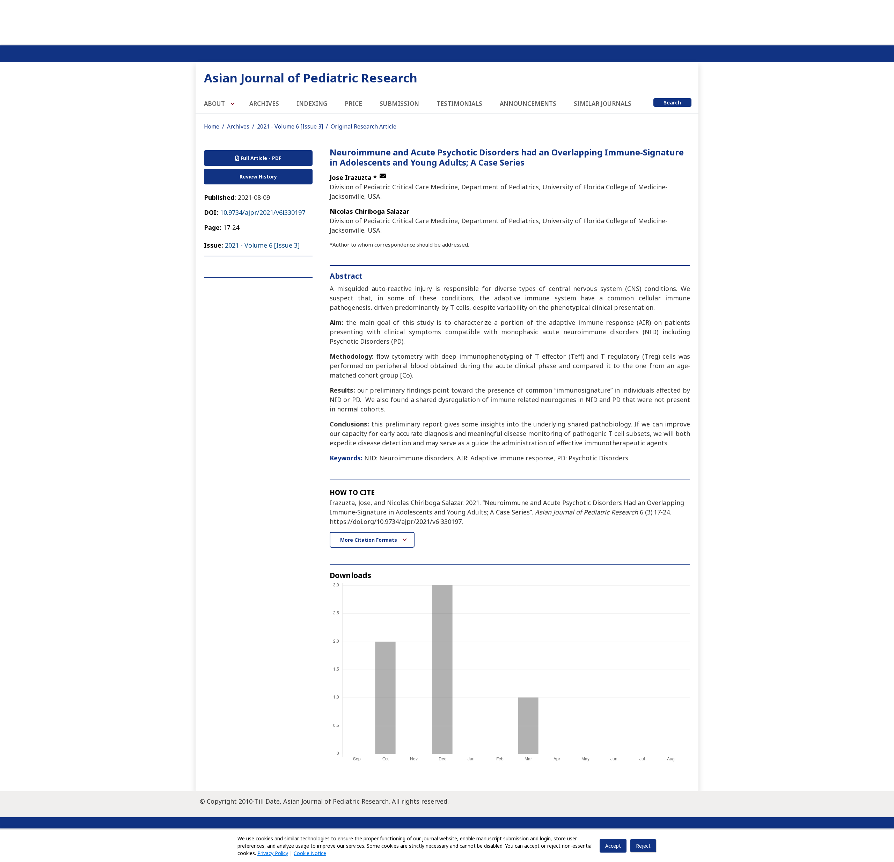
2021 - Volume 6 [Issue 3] (290, 126)
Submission (399, 104)
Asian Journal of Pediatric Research (310, 78)
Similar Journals (602, 104)
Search (672, 102)
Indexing (311, 104)
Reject (643, 845)
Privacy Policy (272, 853)
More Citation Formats (369, 539)
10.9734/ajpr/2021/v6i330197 (262, 212)
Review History (258, 176)
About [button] (215, 104)
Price (353, 104)
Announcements (528, 104)
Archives (264, 104)
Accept (613, 845)
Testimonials (459, 104)
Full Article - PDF (260, 158)
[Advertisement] (447, 21)
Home (211, 126)
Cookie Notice (310, 853)
